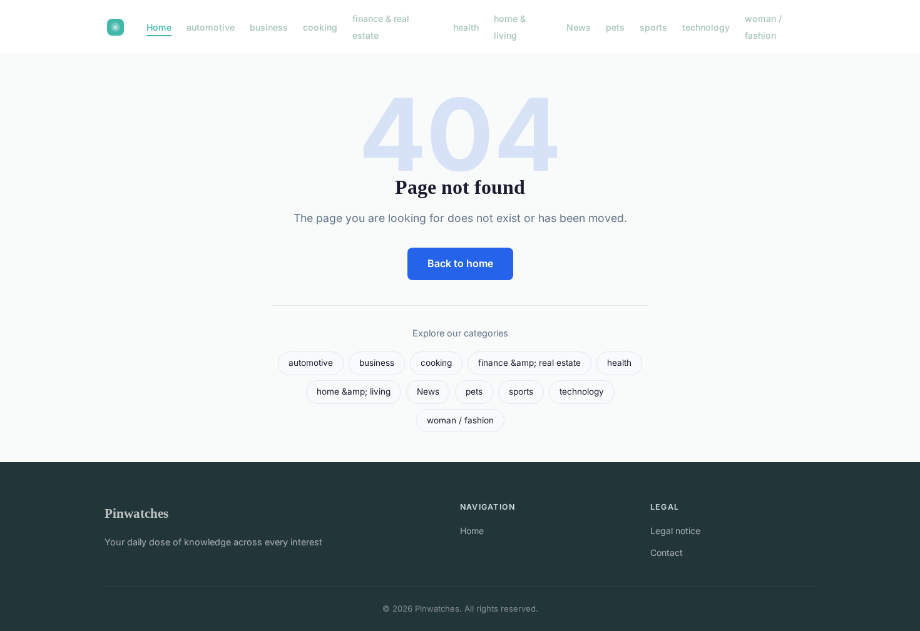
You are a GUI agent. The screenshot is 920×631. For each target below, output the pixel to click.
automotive (211, 27)
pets (615, 27)
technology (706, 27)
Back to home (460, 263)
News (578, 27)
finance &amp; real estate (529, 363)
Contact (666, 552)
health (466, 27)
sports (653, 27)
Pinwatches (136, 513)
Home (158, 27)
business (269, 27)
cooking (320, 27)
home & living (510, 27)
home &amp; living (354, 391)
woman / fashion (763, 27)
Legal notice (675, 530)
